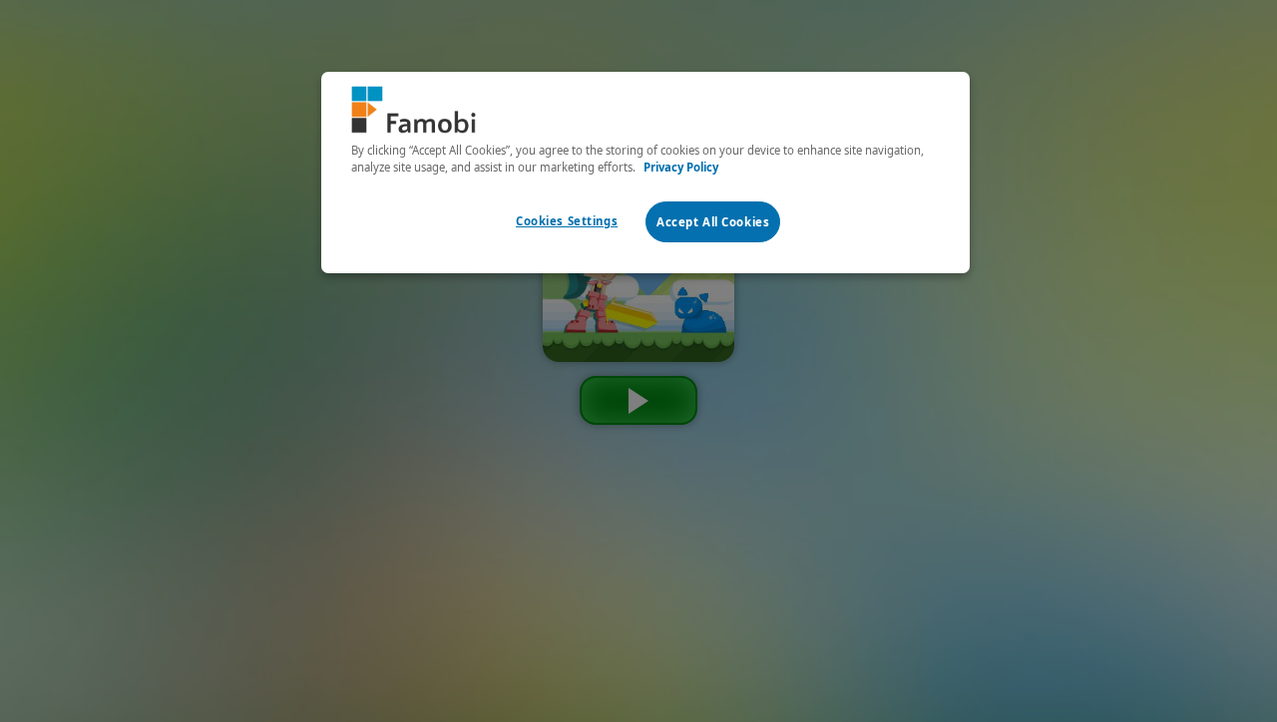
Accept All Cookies (712, 221)
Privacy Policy (680, 167)
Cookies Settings (567, 220)
